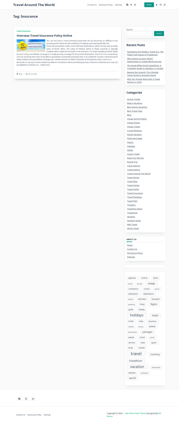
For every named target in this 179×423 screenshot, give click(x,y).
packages (147, 331)
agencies (132, 278)
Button (149, 4)
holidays (136, 315)
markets (131, 327)
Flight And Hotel (134, 138)
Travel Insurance (23, 31)
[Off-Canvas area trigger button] (164, 4)
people (131, 337)
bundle (139, 284)
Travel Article (133, 177)
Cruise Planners (134, 130)
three (130, 348)
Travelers (131, 205)
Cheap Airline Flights (137, 119)
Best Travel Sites (134, 111)
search (152, 337)
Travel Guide (133, 189)
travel (136, 353)
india (141, 321)
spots (153, 342)
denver (157, 289)
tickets (142, 347)
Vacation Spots (134, 220)
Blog (129, 115)
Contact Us (92, 4)
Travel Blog (132, 181)
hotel (155, 315)
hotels (131, 321)
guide (130, 309)
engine (130, 299)
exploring (131, 304)
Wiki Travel (132, 224)
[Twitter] (131, 5)
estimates (142, 299)
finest (142, 304)
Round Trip (132, 162)
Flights (130, 142)
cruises (146, 289)
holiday (142, 309)
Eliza (20, 74)
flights (153, 304)
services (131, 342)
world (132, 378)
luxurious (152, 321)
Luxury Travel (133, 154)
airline (144, 277)
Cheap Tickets (133, 126)
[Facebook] (127, 5)
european (156, 299)
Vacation (131, 216)
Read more (45, 65)
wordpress (144, 373)
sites (143, 342)
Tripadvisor (132, 212)
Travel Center (133, 185)
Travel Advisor (133, 165)
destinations (148, 294)
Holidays (131, 146)
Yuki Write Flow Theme (135, 413)
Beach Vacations (134, 103)
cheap (151, 283)
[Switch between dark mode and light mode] (157, 4)
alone (155, 278)
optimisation (132, 332)
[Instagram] (135, 5)
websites (132, 373)
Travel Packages (134, 197)
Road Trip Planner (135, 158)
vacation (137, 366)
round (142, 337)
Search (129, 29)
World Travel (133, 228)
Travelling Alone (134, 209)
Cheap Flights (133, 122)
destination (133, 294)
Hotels (130, 150)
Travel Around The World (34, 4)
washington (156, 367)
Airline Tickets (133, 99)
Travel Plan (132, 201)
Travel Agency (133, 169)
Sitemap (118, 4)
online (152, 326)
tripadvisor (135, 360)
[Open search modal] (161, 4)
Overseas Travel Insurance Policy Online (44, 35)
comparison (133, 289)
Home (130, 245)
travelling (155, 354)
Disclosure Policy (106, 4)
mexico (140, 327)
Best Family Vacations (137, 107)
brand (130, 284)
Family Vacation (134, 134)
